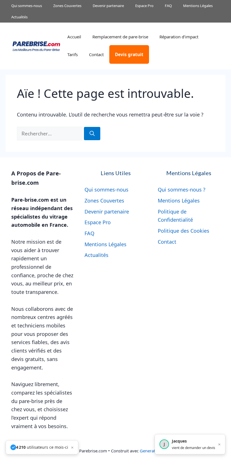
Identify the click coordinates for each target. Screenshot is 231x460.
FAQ (168, 5)
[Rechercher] (92, 133)
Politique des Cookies (183, 230)
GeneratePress (154, 451)
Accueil (74, 36)
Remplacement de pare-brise (120, 36)
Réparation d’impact (178, 36)
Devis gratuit (129, 54)
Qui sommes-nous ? (181, 189)
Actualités (19, 16)
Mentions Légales (198, 5)
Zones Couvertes (67, 5)
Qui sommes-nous (26, 5)
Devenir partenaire (108, 5)
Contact (96, 54)
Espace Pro (144, 5)
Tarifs (72, 54)
